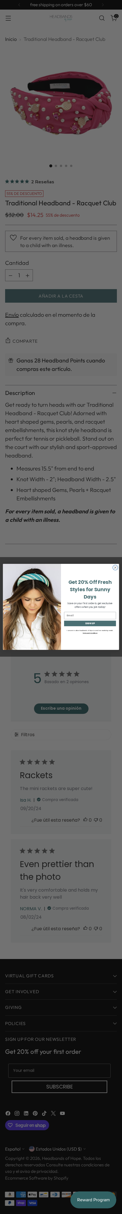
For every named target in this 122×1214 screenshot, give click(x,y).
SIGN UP (90, 623)
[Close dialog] (115, 567)
